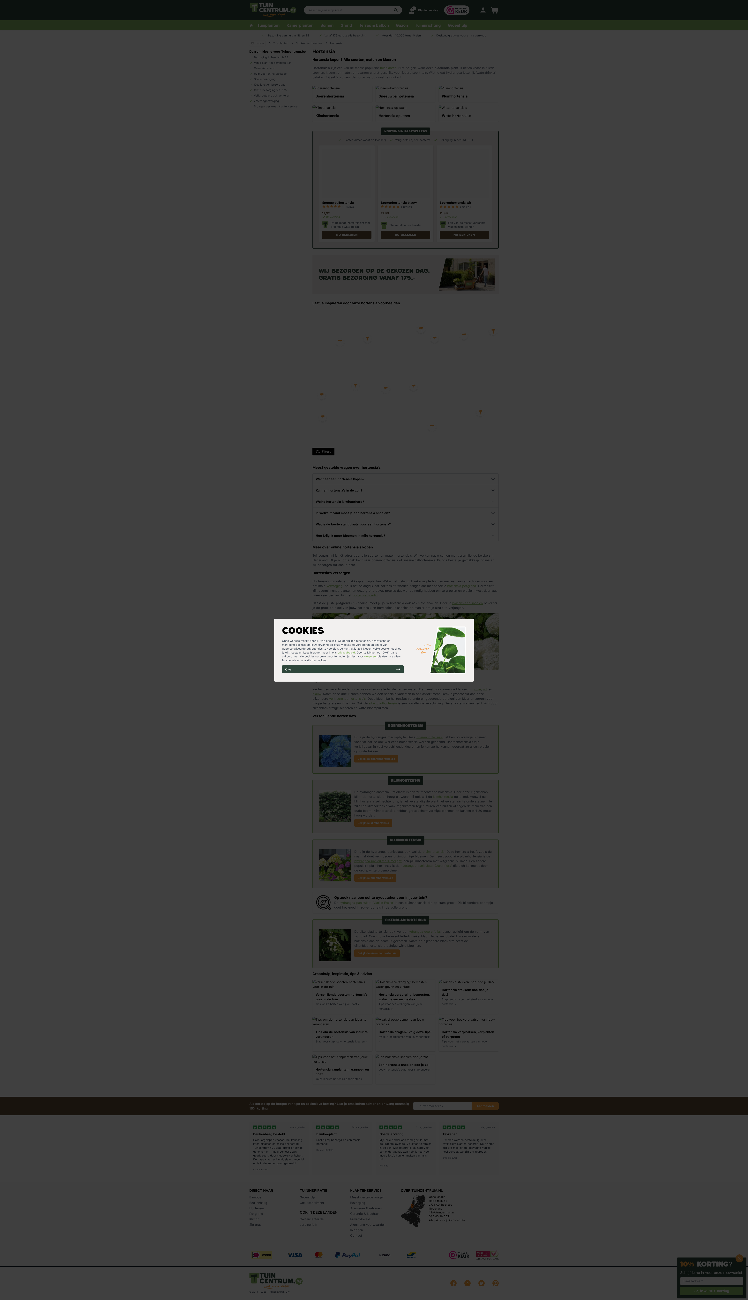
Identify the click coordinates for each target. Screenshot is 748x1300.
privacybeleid (346, 652)
